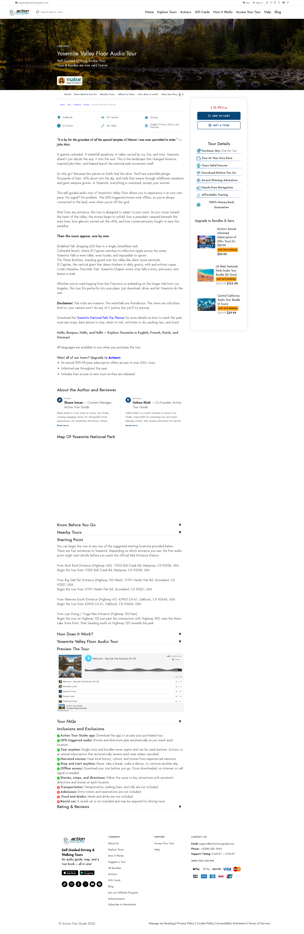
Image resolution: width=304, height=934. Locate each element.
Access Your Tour (248, 12)
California (63, 46)
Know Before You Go (85, 94)
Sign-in (259, 2)
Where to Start (126, 94)
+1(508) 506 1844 (211, 849)
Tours (69, 104)
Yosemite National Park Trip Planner (100, 317)
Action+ (185, 12)
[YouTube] (283, 2)
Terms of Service (259, 923)
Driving (86, 104)
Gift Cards (202, 12)
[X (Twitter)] (279, 2)
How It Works (223, 12)
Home (149, 12)
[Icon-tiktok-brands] (64, 884)
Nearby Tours (107, 94)
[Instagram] (271, 2)
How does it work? (148, 94)
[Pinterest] (288, 2)
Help (267, 12)
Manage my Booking (162, 923)
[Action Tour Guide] (20, 11)
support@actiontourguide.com (33, 2)
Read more (63, 425)
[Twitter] (85, 884)
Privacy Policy (185, 923)
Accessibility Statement (231, 923)
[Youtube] (92, 884)
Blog (278, 12)
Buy (248, 2)
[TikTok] (267, 2)
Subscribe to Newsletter (122, 904)
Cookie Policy (205, 923)
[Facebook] (275, 2)
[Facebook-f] (78, 884)
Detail (67, 94)
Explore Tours (167, 12)
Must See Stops (170, 94)
